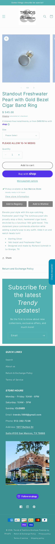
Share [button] (9, 258)
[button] (3, 16)
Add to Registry (14, 204)
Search (9, 360)
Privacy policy (44, 534)
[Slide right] (34, 88)
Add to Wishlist (41, 204)
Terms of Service (14, 379)
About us (10, 366)
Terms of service (21, 538)
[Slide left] (21, 88)
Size (4, 130)
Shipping (5, 116)
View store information (17, 196)
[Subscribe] (43, 335)
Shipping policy (37, 538)
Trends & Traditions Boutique (26, 530)
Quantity (6, 149)
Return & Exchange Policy (19, 373)
